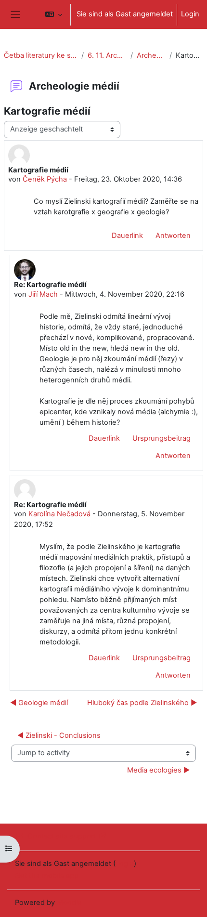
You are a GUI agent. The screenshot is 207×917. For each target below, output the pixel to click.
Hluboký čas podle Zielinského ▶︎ (142, 702)
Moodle (69, 902)
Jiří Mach (43, 294)
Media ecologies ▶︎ (158, 770)
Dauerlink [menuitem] (127, 235)
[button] (53, 14)
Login (190, 14)
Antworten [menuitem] (173, 235)
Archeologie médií (151, 55)
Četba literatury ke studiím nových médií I (41, 55)
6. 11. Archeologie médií (107, 55)
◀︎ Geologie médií (39, 702)
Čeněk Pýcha (45, 179)
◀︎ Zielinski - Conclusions (59, 735)
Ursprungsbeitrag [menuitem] (161, 438)
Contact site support (61, 836)
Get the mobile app (46, 875)
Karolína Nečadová (59, 514)
